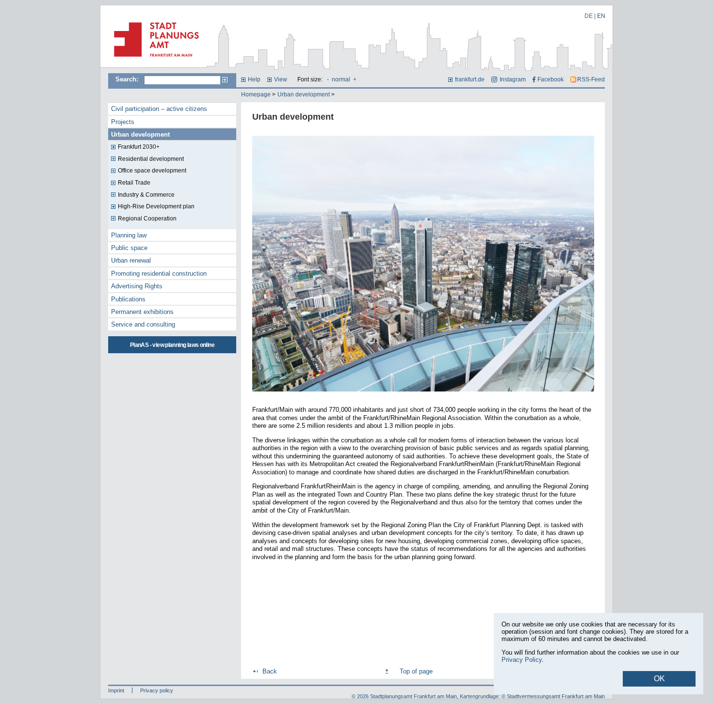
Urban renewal (131, 260)
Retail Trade (134, 182)
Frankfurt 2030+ (139, 146)
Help (254, 79)
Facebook (550, 79)
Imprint (116, 690)
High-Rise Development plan (156, 206)
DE (588, 16)
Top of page (416, 671)
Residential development (151, 159)
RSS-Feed (591, 79)
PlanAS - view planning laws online (172, 345)
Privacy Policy (522, 659)
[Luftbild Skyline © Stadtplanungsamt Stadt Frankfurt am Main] (423, 392)
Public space (129, 247)
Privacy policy (156, 690)
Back (269, 671)
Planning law (128, 235)
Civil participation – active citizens (159, 108)
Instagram (512, 79)
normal (341, 79)
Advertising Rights (136, 286)
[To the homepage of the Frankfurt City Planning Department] (153, 60)
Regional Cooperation (147, 218)
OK (659, 678)
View (280, 79)
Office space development (152, 170)
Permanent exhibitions (142, 311)
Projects (122, 121)
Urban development (303, 94)
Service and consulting (143, 324)
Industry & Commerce (146, 194)
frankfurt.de (470, 79)
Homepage (256, 94)
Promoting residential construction (159, 273)
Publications (128, 299)
